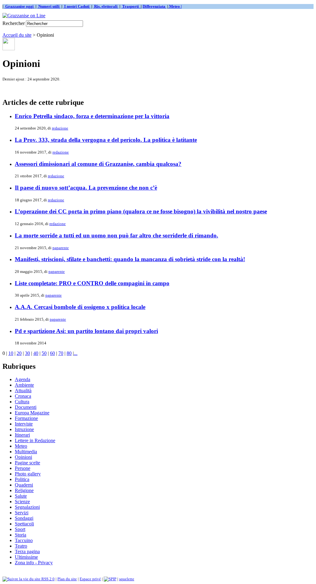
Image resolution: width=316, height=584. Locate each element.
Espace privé (90, 579)
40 (35, 353)
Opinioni (23, 457)
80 (69, 353)
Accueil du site (16, 35)
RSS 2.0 (47, 579)
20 (19, 353)
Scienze (22, 501)
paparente (60, 247)
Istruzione (24, 429)
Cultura (22, 401)
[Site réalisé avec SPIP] (110, 579)
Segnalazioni (27, 507)
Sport (20, 529)
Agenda (22, 379)
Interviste (24, 423)
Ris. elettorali (105, 6)
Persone (22, 468)
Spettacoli (24, 523)
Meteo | (175, 6)
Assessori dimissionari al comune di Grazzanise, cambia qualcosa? (98, 164)
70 (60, 353)
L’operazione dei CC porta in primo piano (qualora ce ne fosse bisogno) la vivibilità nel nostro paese (141, 211)
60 (52, 353)
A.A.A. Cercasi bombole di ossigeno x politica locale (80, 307)
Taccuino (24, 540)
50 (44, 353)
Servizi (21, 512)
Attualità (23, 390)
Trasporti (131, 6)
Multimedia (26, 451)
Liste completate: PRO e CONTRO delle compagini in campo (92, 283)
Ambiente (24, 385)
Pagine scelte (27, 462)
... (75, 353)
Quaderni (24, 484)
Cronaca (23, 396)
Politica (22, 479)
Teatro (21, 546)
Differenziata (154, 6)
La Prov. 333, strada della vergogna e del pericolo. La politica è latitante (106, 140)
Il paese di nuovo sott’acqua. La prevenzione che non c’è (86, 187)
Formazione (26, 418)
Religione (24, 490)
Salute (21, 496)
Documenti (25, 407)
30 (27, 353)
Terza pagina (27, 551)
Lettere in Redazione (35, 440)
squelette (126, 579)
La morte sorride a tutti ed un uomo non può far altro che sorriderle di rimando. (116, 235)
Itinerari (22, 435)
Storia (20, 534)
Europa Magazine (32, 412)
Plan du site (67, 579)
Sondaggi (24, 518)
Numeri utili (48, 6)
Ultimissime (26, 557)
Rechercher (13, 23)
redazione (60, 128)
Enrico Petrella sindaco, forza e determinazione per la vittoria (92, 116)
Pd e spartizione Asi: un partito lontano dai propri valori (86, 331)
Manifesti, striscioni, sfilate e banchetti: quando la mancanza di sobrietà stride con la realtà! (130, 259)
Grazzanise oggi (19, 6)
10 (10, 353)
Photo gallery (28, 473)
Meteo (21, 446)
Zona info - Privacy (34, 562)
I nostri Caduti (76, 6)
